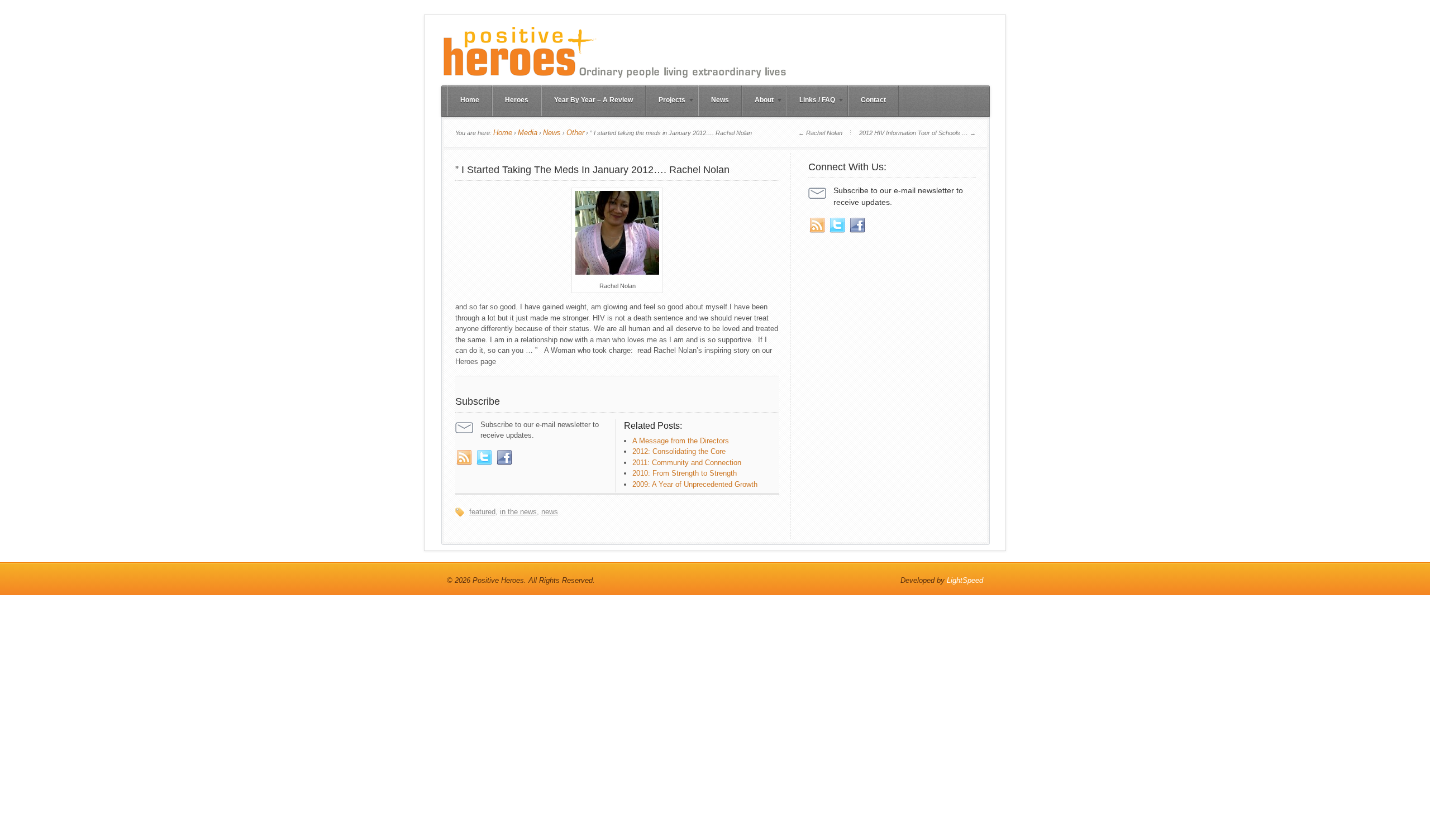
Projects (665, 101)
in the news (518, 512)
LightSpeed (965, 580)
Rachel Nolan (820, 133)
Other (575, 132)
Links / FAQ (810, 101)
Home (469, 100)
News (720, 100)
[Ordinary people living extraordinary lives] (614, 79)
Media (527, 132)
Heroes (516, 100)
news (549, 512)
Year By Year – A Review (593, 100)
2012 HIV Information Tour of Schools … (917, 133)
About (758, 101)
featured (482, 512)
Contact (873, 100)
